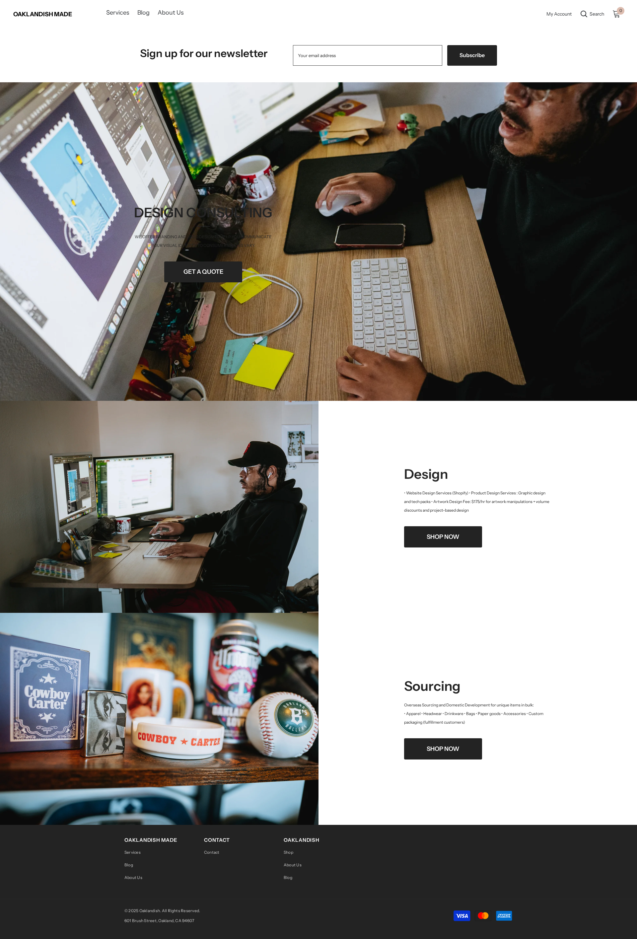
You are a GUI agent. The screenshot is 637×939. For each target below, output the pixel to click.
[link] (318, 241)
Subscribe (472, 55)
